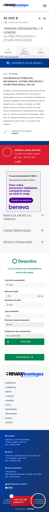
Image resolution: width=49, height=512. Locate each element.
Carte (41, 53)
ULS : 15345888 (10, 74)
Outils (8, 405)
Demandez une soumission (21, 200)
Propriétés (10, 383)
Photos (8, 53)
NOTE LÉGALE (23, 357)
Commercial (10, 387)
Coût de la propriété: (15, 280)
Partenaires (11, 414)
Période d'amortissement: (17, 320)
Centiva (30, 509)
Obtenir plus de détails (26, 63)
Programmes (11, 409)
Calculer (25, 342)
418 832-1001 (14, 445)
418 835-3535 (15, 461)
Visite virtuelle (24, 53)
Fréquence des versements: (18, 331)
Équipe (8, 392)
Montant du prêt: (13, 300)
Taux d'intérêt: (12, 311)
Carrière (9, 400)
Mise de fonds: (12, 292)
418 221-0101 (14, 477)
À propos (9, 396)
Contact (9, 422)
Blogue (8, 418)
